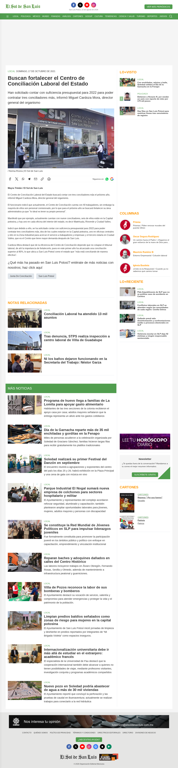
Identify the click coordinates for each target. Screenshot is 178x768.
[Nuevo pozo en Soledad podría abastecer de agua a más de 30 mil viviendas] (25, 694)
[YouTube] (86, 4)
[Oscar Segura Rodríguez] (125, 239)
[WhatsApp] (23, 179)
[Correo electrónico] (35, 179)
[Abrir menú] (7, 16)
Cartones (78, 16)
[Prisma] (125, 224)
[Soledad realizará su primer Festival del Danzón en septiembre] (25, 467)
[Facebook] (73, 4)
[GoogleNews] (95, 746)
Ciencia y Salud (126, 16)
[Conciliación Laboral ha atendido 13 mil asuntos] (25, 318)
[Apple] (102, 746)
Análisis (66, 16)
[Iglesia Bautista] (125, 268)
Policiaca (26, 16)
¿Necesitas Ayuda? (89, 739)
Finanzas (55, 16)
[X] (80, 4)
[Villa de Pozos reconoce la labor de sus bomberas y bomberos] (25, 595)
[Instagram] (93, 4)
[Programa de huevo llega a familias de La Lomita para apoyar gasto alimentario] (25, 408)
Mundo (45, 16)
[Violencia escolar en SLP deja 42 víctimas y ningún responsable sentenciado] (127, 334)
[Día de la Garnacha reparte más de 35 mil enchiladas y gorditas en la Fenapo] (25, 438)
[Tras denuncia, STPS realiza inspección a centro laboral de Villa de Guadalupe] (25, 340)
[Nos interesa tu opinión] (89, 721)
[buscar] (170, 16)
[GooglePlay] (109, 746)
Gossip (88, 16)
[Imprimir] (49, 179)
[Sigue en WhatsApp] (107, 179)
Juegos (163, 16)
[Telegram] (29, 179)
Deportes (152, 16)
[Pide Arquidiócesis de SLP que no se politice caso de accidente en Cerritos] (127, 292)
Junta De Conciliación (21, 276)
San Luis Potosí (46, 276)
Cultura (99, 16)
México (36, 16)
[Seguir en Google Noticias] (112, 179)
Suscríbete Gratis (145, 474)
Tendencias (111, 16)
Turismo (141, 16)
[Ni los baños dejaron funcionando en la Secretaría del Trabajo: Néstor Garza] (25, 363)
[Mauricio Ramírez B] (125, 253)
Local (16, 16)
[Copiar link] (42, 179)
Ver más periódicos (158, 7)
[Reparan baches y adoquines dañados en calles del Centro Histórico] (25, 566)
